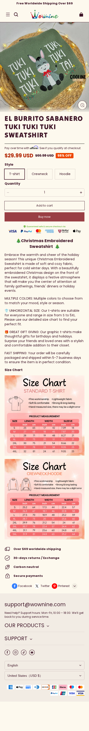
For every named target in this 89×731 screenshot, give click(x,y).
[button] (8, 14)
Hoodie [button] (65, 174)
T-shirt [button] (14, 174)
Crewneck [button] (40, 174)
